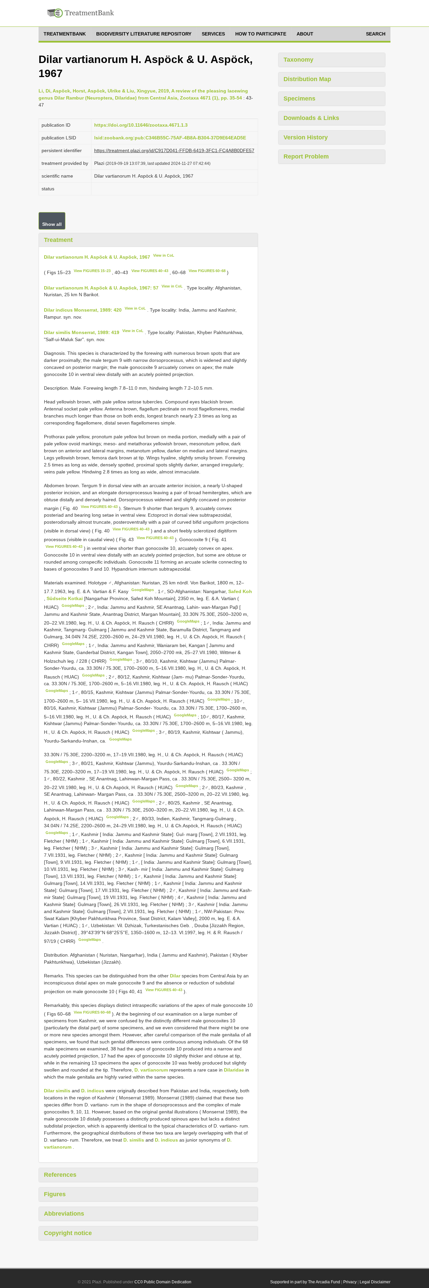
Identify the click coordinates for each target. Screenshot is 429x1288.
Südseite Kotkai (65, 598)
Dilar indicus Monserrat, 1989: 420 (83, 310)
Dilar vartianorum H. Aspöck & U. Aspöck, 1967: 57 (101, 287)
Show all (52, 224)
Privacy (350, 1282)
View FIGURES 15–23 (92, 271)
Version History (306, 137)
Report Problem (306, 156)
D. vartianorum (151, 1070)
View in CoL (163, 255)
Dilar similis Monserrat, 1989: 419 (81, 332)
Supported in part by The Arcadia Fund (305, 1282)
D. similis (133, 1140)
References (60, 1174)
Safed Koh (240, 591)
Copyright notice (68, 1233)
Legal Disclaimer (375, 1282)
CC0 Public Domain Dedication (162, 1282)
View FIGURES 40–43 (149, 271)
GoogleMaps (142, 590)
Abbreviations (64, 1213)
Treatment (58, 240)
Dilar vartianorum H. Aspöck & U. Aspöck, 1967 (97, 257)
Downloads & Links (311, 118)
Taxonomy (298, 59)
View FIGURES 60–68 (207, 271)
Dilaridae (234, 1070)
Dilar (175, 975)
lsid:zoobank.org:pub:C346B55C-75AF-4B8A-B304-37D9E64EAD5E (170, 137)
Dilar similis (57, 1090)
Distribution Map (307, 79)
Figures (55, 1194)
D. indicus (92, 1090)
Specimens (299, 98)
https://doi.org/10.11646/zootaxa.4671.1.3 (141, 125)
